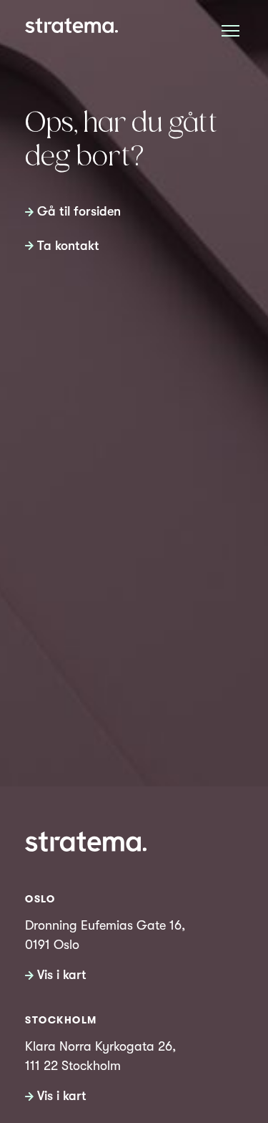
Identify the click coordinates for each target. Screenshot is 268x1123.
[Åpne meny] (230, 30)
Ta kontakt (68, 245)
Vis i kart (61, 975)
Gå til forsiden (79, 211)
